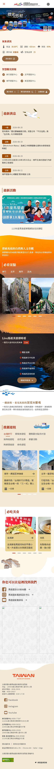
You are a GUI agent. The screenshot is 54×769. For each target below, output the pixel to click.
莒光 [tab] (29, 271)
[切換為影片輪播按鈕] (10, 28)
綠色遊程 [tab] (21, 444)
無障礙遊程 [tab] (9, 439)
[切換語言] (48, 4)
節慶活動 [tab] (33, 439)
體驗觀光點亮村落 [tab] (37, 433)
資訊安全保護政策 (19, 744)
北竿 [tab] (12, 271)
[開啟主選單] (4, 4)
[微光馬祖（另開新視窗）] (27, 20)
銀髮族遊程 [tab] (20, 433)
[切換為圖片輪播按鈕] (4, 28)
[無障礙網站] (8, 760)
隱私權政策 (6, 744)
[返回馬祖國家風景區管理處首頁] (27, 4)
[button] (50, 17)
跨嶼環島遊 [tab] (9, 444)
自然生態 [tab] (21, 439)
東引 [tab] (4, 271)
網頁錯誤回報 (42, 762)
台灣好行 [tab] (8, 433)
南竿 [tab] (21, 271)
